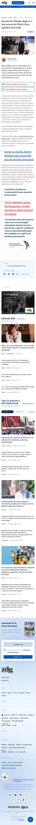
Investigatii (6, 757)
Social (9, 368)
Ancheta (4, 762)
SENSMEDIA (21, 820)
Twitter (18, 800)
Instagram (26, 795)
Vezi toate (20, 319)
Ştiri (10, 17)
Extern (28, 693)
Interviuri (10, 353)
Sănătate (14, 715)
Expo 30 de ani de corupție (17, 747)
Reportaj (11, 752)
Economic (22, 693)
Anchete (4, 752)
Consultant (5, 724)
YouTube (15, 795)
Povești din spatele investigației (11, 765)
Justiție (3, 693)
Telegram (10, 795)
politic (9, 725)
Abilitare (4, 745)
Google (13, 800)
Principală (4, 17)
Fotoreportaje (27, 745)
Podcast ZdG (22, 715)
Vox (16, 752)
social (14, 725)
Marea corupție (18, 762)
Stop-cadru (22, 752)
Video (3, 701)
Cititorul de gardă (17, 721)
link (6, 306)
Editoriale (4, 718)
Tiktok (23, 800)
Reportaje (11, 745)
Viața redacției (13, 718)
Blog (8, 380)
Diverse (3, 695)
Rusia (20, 411)
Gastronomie (24, 718)
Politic (15, 17)
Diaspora (31, 715)
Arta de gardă (5, 721)
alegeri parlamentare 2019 (16, 266)
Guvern (8, 411)
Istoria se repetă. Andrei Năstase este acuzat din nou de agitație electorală (18, 155)
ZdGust (4, 731)
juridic (3, 725)
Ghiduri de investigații (8, 768)
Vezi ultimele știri (27, 403)
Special (4, 740)
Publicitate (5, 680)
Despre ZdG (5, 677)
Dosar (10, 762)
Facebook (21, 795)
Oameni (18, 745)
